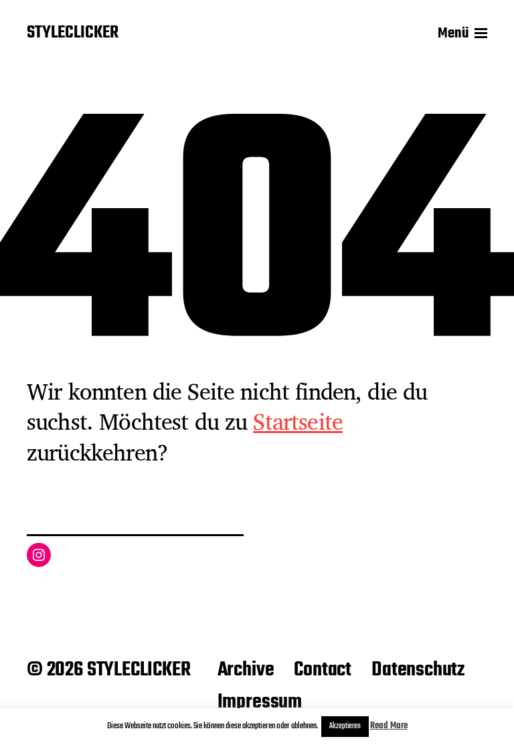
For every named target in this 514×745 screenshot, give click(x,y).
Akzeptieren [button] (345, 726)
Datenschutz (417, 670)
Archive (246, 670)
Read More (389, 726)
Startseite (298, 421)
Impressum (260, 702)
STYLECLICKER (72, 33)
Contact (322, 670)
